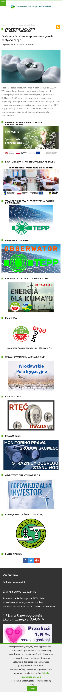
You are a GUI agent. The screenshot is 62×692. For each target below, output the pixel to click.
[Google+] (37, 560)
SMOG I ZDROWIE (26, 45)
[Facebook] (25, 560)
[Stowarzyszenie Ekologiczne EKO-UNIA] (31, 3)
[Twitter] (31, 560)
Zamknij (31, 688)
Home (4, 25)
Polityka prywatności (14, 582)
